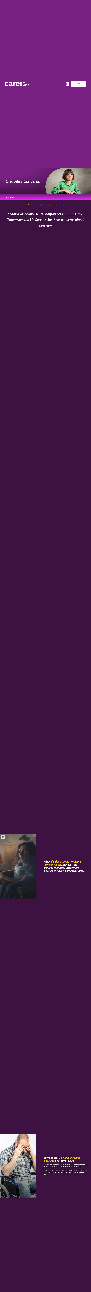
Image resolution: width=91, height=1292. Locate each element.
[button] (67, 84)
